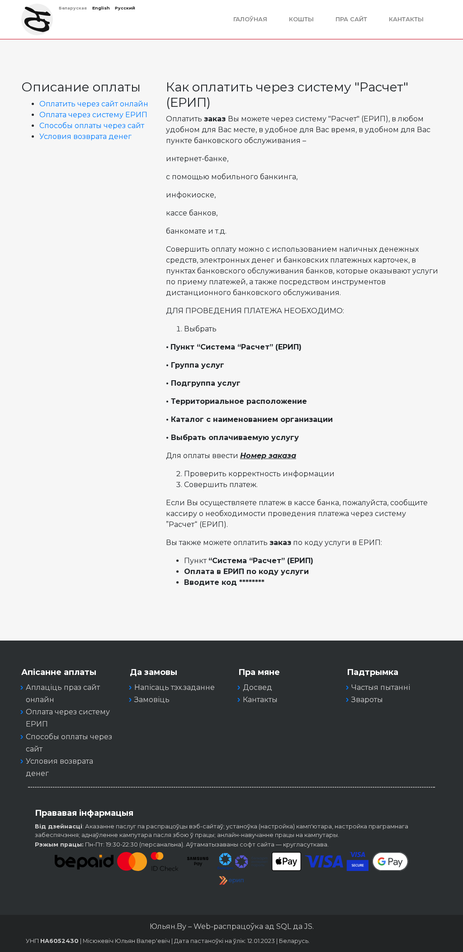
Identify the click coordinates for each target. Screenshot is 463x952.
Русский (125, 7)
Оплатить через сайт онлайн (93, 104)
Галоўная (250, 19)
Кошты (301, 19)
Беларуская (73, 7)
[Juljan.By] (37, 19)
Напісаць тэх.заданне (174, 687)
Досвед (257, 687)
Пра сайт (351, 19)
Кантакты (406, 19)
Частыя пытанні (380, 687)
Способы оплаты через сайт (91, 125)
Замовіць (152, 699)
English (101, 7)
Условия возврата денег (85, 136)
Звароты (367, 699)
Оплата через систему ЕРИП (93, 114)
